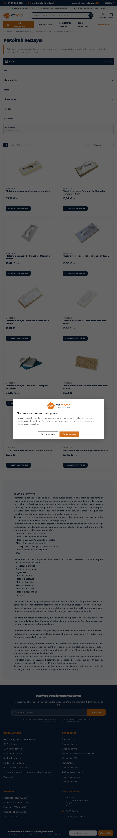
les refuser (85, 421)
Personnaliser (48, 434)
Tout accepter (69, 434)
